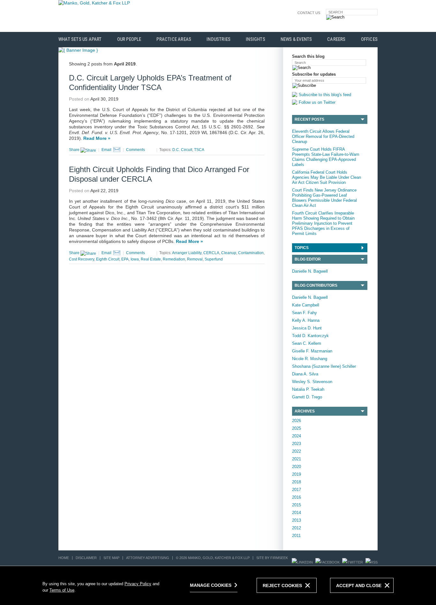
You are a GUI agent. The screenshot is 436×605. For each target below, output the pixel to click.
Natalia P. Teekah (308, 389)
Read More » (96, 138)
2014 (296, 512)
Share (74, 149)
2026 (296, 420)
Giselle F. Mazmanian (312, 351)
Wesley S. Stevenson (312, 381)
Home (63, 558)
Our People (129, 39)
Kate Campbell (305, 305)
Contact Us (308, 13)
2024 (296, 436)
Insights (255, 39)
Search (335, 12)
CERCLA (211, 253)
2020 (296, 466)
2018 (296, 482)
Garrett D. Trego (307, 397)
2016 (296, 497)
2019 (296, 474)
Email (106, 149)
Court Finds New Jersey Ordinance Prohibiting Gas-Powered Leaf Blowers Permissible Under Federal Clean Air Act (324, 198)
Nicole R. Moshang (309, 358)
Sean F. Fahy (304, 312)
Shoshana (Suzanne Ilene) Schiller (324, 366)
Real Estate (151, 259)
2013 (296, 520)
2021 (296, 459)
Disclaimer (86, 558)
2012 (296, 528)
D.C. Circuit (182, 149)
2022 (296, 451)
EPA (125, 259)
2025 (296, 428)
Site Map (111, 558)
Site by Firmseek (272, 558)
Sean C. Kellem (306, 343)
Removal (195, 259)
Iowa (135, 259)
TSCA (199, 149)
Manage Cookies (210, 585)
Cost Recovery (81, 259)
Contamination (251, 253)
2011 (296, 535)
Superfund (214, 259)
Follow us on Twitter (317, 102)
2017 (296, 489)
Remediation (174, 259)
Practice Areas (173, 39)
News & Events (296, 39)
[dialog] (218, 585)
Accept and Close (358, 585)
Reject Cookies (282, 585)
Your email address (309, 80)
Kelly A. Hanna (305, 320)
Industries (218, 39)
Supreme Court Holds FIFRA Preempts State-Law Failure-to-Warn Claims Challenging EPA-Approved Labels (325, 157)
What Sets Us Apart (80, 39)
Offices (369, 39)
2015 (296, 505)
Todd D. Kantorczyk (310, 335)
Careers (336, 39)
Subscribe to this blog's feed (325, 94)
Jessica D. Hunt (307, 328)
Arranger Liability (186, 253)
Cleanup (228, 253)
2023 (296, 443)
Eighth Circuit (107, 259)
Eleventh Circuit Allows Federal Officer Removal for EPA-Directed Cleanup (323, 136)
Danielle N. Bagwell (310, 271)
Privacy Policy (137, 583)
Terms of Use (61, 590)
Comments (135, 149)
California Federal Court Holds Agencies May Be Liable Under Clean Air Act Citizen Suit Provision (326, 177)
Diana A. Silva (305, 374)
